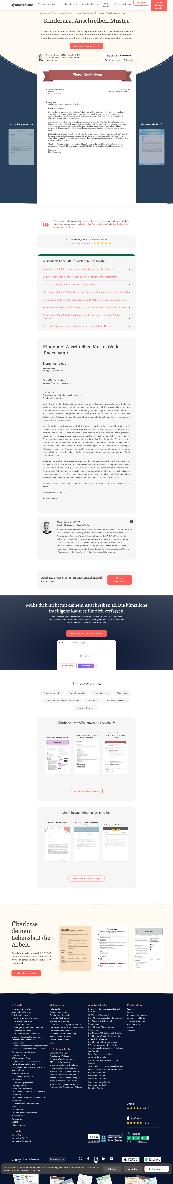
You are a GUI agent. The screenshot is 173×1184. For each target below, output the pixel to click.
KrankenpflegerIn (85, 708)
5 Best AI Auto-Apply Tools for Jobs (103, 1045)
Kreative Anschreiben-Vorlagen (63, 1081)
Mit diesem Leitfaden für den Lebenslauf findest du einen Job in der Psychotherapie (86, 292)
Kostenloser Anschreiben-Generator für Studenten (28, 1099)
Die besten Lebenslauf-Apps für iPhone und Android (105, 1049)
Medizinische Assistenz (116, 700)
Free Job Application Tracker (24, 1112)
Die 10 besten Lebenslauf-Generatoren (105, 1018)
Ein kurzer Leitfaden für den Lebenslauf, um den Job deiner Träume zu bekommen (85, 299)
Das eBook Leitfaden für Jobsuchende (66, 1027)
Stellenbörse (17, 1109)
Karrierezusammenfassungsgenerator (28, 1049)
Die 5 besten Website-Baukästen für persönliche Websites (104, 1037)
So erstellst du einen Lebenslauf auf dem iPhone (104, 1010)
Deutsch (57, 1159)
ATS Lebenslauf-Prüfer (21, 1058)
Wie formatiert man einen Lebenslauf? (105, 1069)
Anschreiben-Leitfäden (60, 1021)
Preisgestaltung (123, 4)
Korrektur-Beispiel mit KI (86, 46)
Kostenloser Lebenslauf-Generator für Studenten (28, 1093)
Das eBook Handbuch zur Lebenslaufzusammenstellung (63, 1032)
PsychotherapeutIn (77, 693)
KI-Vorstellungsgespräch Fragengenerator (22, 1084)
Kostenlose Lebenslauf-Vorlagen (64, 1065)
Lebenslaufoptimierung (21, 1073)
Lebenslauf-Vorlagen (59, 1053)
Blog (52, 1043)
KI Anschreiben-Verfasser (22, 1024)
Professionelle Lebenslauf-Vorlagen (65, 1071)
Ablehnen (112, 1169)
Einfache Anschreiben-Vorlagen (64, 1084)
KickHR (14, 1122)
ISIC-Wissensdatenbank (98, 1015)
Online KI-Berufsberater (21, 1088)
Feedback (131, 1030)
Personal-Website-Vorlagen (62, 1059)
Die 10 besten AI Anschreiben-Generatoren (101, 1028)
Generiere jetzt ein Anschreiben (86, 633)
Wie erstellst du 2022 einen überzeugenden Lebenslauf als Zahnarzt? (78, 269)
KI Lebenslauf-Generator (22, 1021)
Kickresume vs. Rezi (97, 1079)
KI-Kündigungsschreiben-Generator (27, 1027)
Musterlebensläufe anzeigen (86, 791)
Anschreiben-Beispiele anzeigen (86, 878)
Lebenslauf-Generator (21, 1009)
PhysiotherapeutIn (52, 693)
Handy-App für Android (21, 1141)
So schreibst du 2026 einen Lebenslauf (105, 1066)
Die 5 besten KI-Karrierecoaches (102, 1042)
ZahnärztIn (92, 700)
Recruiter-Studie (95, 1088)
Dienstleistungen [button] (46, 4)
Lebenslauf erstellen (26, 973)
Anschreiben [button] (88, 4)
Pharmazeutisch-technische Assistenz (62, 700)
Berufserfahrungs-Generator (23, 1052)
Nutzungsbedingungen (137, 1015)
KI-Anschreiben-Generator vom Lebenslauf (25, 1105)
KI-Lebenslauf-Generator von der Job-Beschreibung (28, 1068)
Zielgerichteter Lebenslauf (23, 1064)
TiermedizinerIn (101, 693)
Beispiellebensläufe (58, 1012)
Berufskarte (16, 1079)
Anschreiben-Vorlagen (59, 1056)
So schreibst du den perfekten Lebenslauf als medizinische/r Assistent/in (80, 276)
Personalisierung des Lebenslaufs (26, 1061)
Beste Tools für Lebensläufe (100, 1054)
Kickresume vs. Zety (97, 1075)
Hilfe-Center (55, 1009)
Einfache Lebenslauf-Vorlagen (63, 1068)
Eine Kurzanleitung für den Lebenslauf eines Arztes (69, 284)
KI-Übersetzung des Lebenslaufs (25, 1034)
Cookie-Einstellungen (136, 1021)
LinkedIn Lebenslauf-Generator (25, 1018)
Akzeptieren (158, 1169)
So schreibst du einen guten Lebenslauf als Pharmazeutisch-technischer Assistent (85, 307)
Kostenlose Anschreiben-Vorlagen (65, 1077)
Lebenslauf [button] (68, 4)
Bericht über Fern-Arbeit (60, 1036)
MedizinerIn (122, 693)
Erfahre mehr (34, 1170)
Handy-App (16, 1135)
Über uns (130, 1009)
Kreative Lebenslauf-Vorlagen (63, 1074)
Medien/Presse (133, 1024)
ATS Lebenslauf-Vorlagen (61, 1062)
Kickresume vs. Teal (97, 1085)
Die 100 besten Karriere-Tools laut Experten (103, 1061)
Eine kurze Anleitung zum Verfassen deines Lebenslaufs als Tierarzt (77, 326)
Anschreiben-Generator (21, 1012)
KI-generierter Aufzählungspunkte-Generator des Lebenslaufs (26, 1038)
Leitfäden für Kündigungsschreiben (65, 1024)
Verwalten (133, 1169)
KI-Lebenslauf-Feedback (22, 1076)
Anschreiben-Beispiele (60, 1015)
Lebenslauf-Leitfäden (59, 1018)
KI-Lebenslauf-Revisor (21, 1030)
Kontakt (130, 1012)
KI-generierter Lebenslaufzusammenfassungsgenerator (29, 1044)
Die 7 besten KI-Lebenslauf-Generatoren (100, 1022)
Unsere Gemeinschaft (59, 1039)
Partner (130, 1027)
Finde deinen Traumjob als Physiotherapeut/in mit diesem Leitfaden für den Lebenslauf (81, 317)
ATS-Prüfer (106, 5)
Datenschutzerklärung (136, 1018)
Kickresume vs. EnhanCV (99, 1082)
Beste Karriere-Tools (97, 1057)
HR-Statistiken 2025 (97, 1072)
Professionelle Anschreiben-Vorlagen (66, 1087)
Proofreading (17, 1116)
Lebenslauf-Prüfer (19, 1055)
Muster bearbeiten (119, 580)
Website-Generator (19, 1015)
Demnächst (16, 1119)
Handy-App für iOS (19, 1138)
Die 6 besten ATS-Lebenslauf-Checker (105, 1033)
